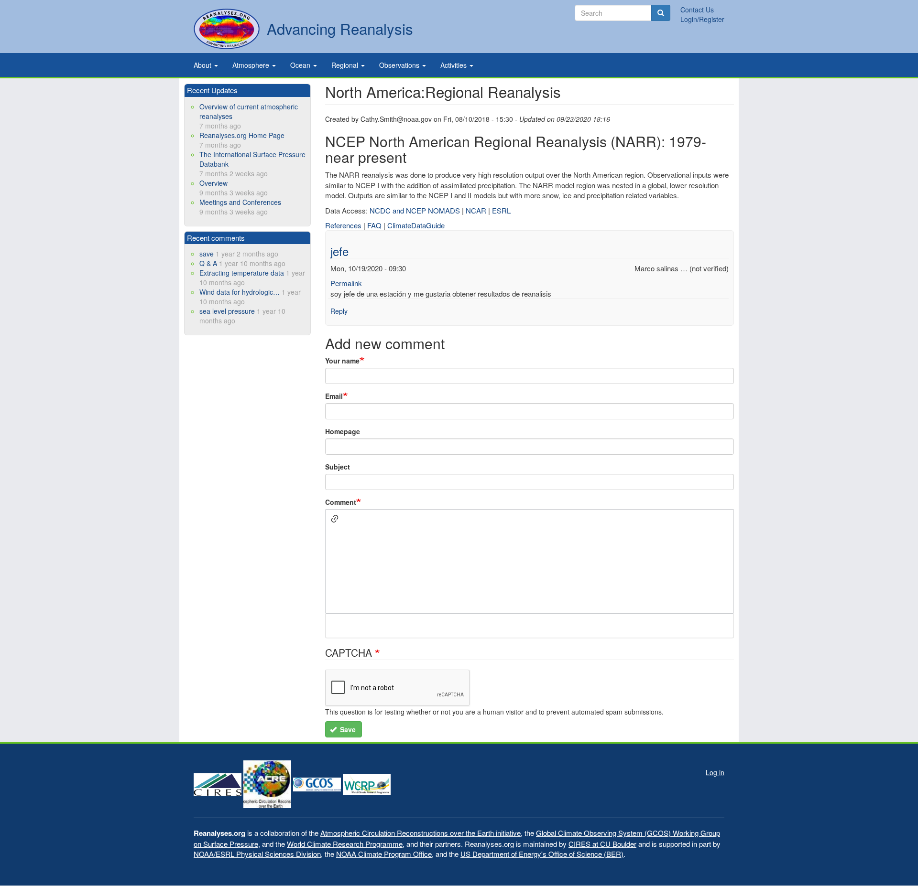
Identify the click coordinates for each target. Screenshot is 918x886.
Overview (213, 183)
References (343, 225)
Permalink (346, 283)
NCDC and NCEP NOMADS (415, 210)
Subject (337, 466)
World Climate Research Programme (345, 844)
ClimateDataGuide (416, 225)
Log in (715, 772)
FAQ (374, 225)
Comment (340, 502)
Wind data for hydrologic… (239, 292)
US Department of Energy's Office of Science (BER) (541, 854)
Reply (339, 311)
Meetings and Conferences (240, 202)
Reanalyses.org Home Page (241, 135)
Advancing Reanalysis (340, 28)
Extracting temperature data (241, 273)
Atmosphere (251, 65)
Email (334, 396)
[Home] (227, 29)
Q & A (208, 263)
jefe (339, 251)
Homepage (342, 431)
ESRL (501, 210)
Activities (454, 65)
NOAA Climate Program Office (384, 854)
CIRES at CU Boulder (602, 844)
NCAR (476, 210)
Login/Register (702, 19)
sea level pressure (227, 311)
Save (347, 729)
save (206, 253)
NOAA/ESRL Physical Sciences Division (257, 854)
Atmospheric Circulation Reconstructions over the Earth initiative (420, 833)
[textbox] (529, 571)
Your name (342, 360)
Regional (345, 65)
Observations (400, 65)
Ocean (301, 65)
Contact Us (697, 9)
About (203, 65)
